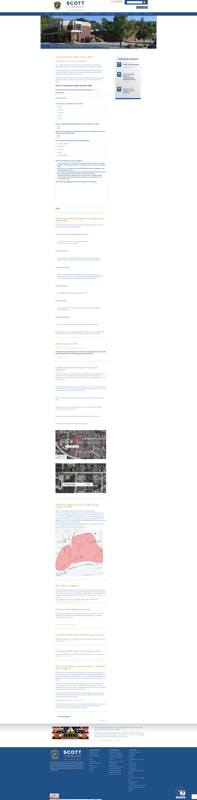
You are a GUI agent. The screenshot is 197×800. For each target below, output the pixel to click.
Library (91, 759)
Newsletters (132, 765)
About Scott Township (135, 752)
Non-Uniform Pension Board (117, 766)
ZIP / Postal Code (60, 98)
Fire (90, 757)
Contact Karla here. (61, 357)
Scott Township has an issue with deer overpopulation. (72, 140)
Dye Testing (132, 755)
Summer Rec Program (77, 14)
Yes (58, 126)
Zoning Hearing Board (115, 774)
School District (133, 781)
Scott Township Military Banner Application (107, 740)
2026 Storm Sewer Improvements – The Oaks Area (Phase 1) (80, 667)
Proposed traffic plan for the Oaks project (78, 651)
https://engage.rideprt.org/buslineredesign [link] (68, 601)
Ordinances (132, 766)
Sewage (91, 768)
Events (136, 14)
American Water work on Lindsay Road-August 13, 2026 (77, 505)
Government (110, 14)
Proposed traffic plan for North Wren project (79, 635)
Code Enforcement (94, 755)
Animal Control (93, 754)
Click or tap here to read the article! (66, 624)
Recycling (131, 776)
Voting (130, 790)
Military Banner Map (132, 735)
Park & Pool (58, 14)
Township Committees (115, 772)
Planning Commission (115, 768)
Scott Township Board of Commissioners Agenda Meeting (129, 77)
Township (124, 14)
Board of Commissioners (116, 754)
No (58, 128)
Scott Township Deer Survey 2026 (73, 57)
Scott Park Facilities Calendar (137, 785)
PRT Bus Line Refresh (67, 585)
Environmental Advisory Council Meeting (129, 90)
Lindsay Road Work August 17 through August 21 (76, 368)
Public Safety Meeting (131, 64)
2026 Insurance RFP (66, 344)
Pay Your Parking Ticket (95, 763)
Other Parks (132, 768)
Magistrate (92, 761)
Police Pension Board (115, 770)
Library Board (113, 765)
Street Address (60, 92)
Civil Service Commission (115, 755)
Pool (130, 774)
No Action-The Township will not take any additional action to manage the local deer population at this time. (81, 169)
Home (47, 14)
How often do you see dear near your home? (69, 103)
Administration (93, 752)
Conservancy (132, 754)
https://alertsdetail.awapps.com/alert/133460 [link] (68, 529)
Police (91, 765)
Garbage (131, 757)
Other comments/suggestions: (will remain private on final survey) (75, 181)
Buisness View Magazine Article (72, 609)
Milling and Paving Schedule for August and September (79, 219)
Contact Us (148, 14)
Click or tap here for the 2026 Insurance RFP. (69, 348)
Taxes (90, 770)
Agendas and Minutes (115, 752)
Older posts (103, 720)
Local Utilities (132, 763)
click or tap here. (69, 641)
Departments (95, 14)
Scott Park (132, 783)
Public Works (93, 766)
